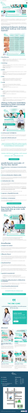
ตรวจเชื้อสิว (16, 343)
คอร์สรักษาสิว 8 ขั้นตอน (5, 363)
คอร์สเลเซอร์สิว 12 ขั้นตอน (19, 363)
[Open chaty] (26, 411)
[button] (26, 2)
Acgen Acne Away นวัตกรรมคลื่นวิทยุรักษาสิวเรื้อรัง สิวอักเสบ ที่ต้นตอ (6, 344)
